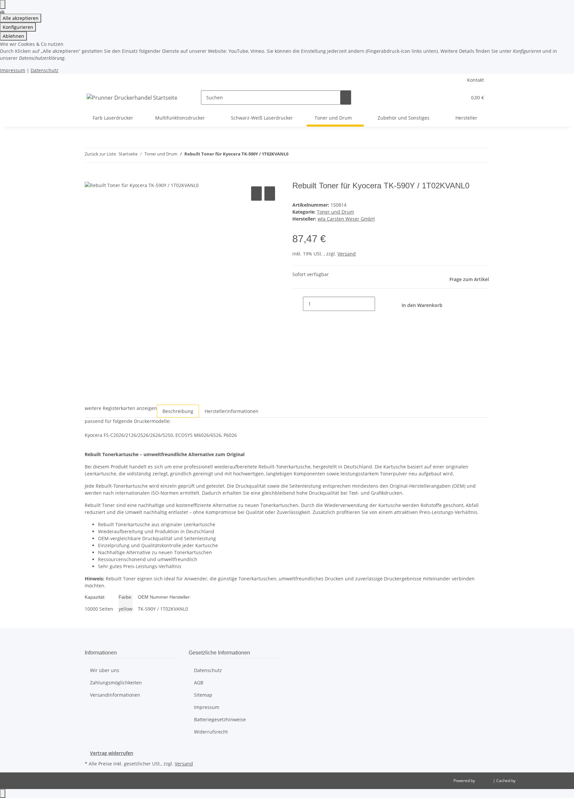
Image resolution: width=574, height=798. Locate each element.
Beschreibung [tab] (177, 411)
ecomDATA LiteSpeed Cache (543, 780)
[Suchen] (345, 97)
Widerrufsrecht (211, 732)
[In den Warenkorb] (90, 177)
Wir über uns (104, 670)
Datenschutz (44, 70)
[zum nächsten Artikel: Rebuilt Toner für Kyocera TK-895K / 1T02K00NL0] (305, 155)
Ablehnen (13, 36)
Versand (346, 253)
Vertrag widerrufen (111, 753)
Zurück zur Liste (100, 154)
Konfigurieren (18, 27)
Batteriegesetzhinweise (220, 719)
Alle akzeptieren (21, 18)
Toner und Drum (335, 212)
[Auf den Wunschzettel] (269, 193)
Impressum (12, 70)
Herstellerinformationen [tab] (231, 411)
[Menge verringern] (297, 304)
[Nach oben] (2, 793)
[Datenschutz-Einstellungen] (2, 4)
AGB (198, 682)
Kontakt (475, 80)
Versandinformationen (115, 695)
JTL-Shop (484, 780)
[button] (448, 97)
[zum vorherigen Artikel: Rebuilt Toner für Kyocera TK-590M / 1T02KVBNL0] (293, 155)
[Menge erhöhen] (380, 304)
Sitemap (203, 695)
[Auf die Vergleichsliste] (256, 193)
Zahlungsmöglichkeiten (116, 682)
